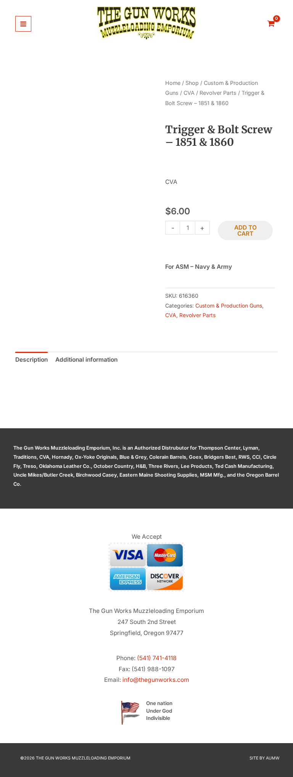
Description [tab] (31, 359)
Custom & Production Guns (228, 305)
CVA (189, 92)
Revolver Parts (218, 92)
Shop (192, 83)
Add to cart (245, 230)
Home (172, 83)
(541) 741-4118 (157, 658)
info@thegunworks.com (155, 679)
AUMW (273, 758)
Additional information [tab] (86, 359)
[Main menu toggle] (23, 24)
